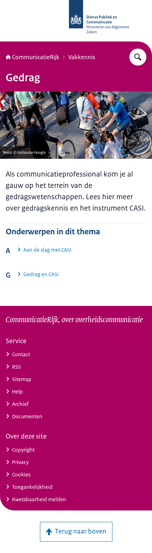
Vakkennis (81, 57)
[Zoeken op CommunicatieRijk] (137, 57)
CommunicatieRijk (35, 57)
